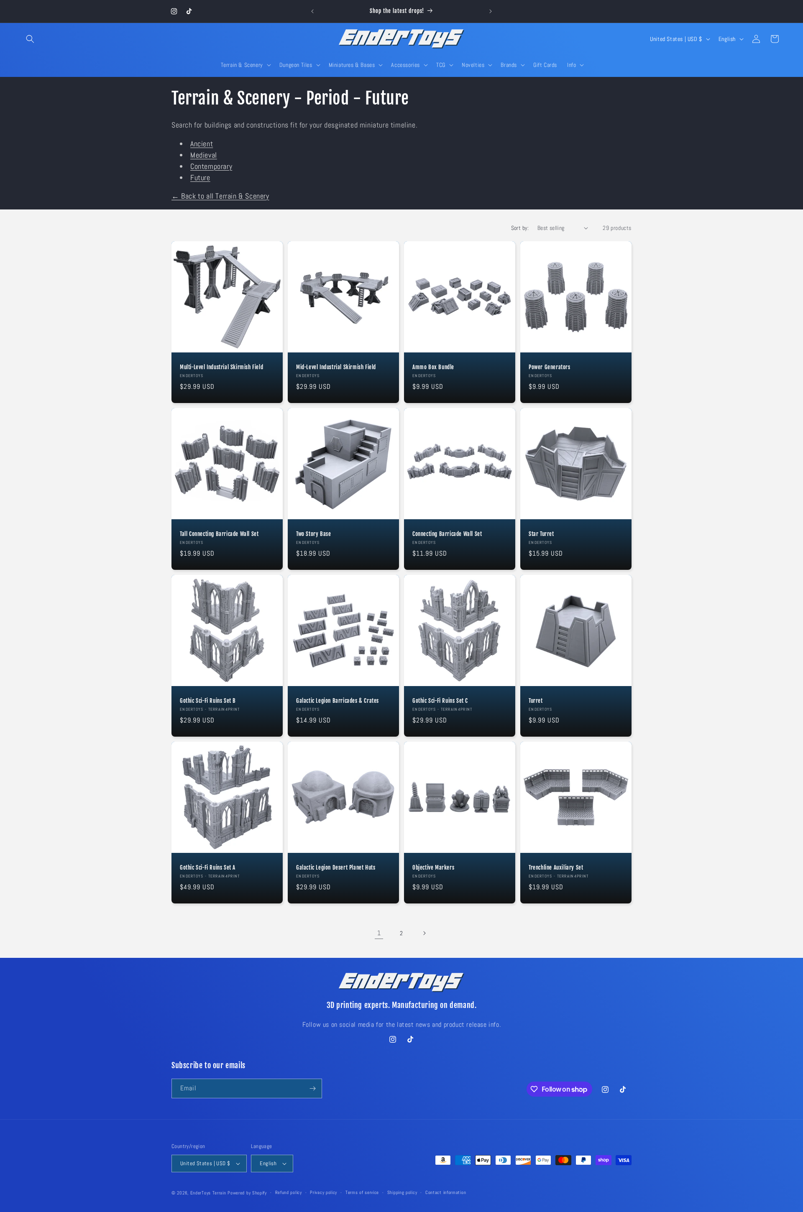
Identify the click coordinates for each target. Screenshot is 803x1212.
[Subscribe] (312, 1088)
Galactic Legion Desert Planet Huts (335, 867)
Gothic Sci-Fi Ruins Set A (207, 867)
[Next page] (424, 933)
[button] (30, 39)
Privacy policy (323, 1192)
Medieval (203, 155)
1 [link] (379, 933)
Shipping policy (402, 1192)
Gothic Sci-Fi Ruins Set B (208, 700)
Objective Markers (433, 867)
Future (200, 177)
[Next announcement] (490, 11)
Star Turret (541, 534)
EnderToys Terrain (208, 1193)
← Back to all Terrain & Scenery (220, 196)
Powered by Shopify (247, 1193)
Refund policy (288, 1192)
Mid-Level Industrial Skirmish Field (336, 367)
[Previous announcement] (312, 11)
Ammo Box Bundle (433, 367)
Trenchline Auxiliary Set (556, 867)
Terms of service (362, 1192)
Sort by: (520, 228)
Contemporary (211, 166)
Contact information (445, 1192)
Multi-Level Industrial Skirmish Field (221, 367)
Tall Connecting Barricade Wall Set (219, 534)
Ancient (201, 143)
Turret (536, 700)
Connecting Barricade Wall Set (447, 534)
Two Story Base (313, 534)
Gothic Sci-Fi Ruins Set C (440, 700)
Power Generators (549, 367)
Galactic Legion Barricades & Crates (337, 700)
